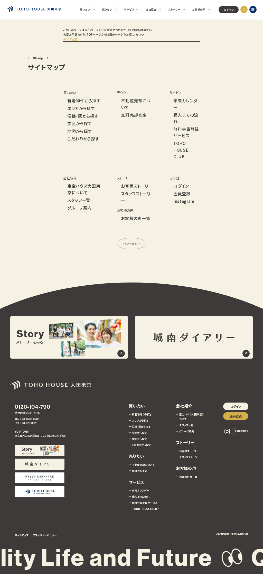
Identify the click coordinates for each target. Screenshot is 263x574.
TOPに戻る (70, 39)
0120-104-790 (32, 407)
